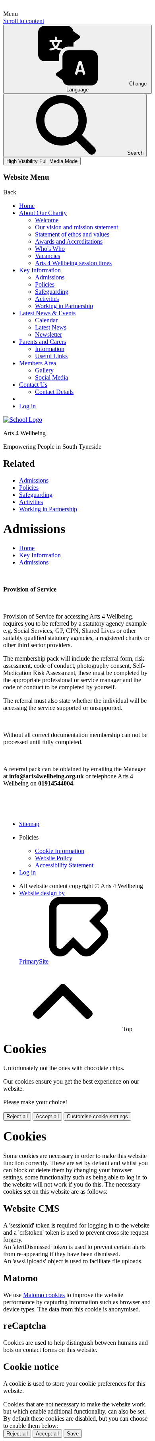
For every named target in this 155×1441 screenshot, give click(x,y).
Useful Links (51, 356)
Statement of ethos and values (72, 234)
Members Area (37, 363)
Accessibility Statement (64, 865)
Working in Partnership (64, 306)
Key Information (40, 270)
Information (49, 348)
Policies (44, 284)
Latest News (50, 327)
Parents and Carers (42, 341)
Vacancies (47, 255)
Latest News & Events (47, 313)
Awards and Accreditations (69, 241)
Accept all (47, 1116)
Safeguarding (51, 291)
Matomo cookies (44, 1295)
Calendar (46, 320)
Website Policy (53, 858)
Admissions (49, 277)
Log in (27, 406)
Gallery (44, 370)
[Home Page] (22, 419)
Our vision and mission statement (76, 227)
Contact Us (33, 384)
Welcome (46, 220)
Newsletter (48, 334)
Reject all (17, 1116)
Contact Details (54, 391)
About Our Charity (43, 212)
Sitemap (29, 823)
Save (73, 1434)
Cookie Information (59, 851)
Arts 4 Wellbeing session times (73, 263)
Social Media (51, 377)
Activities (47, 298)
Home (27, 205)
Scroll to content (23, 20)
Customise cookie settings (97, 1116)
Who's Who (50, 248)
